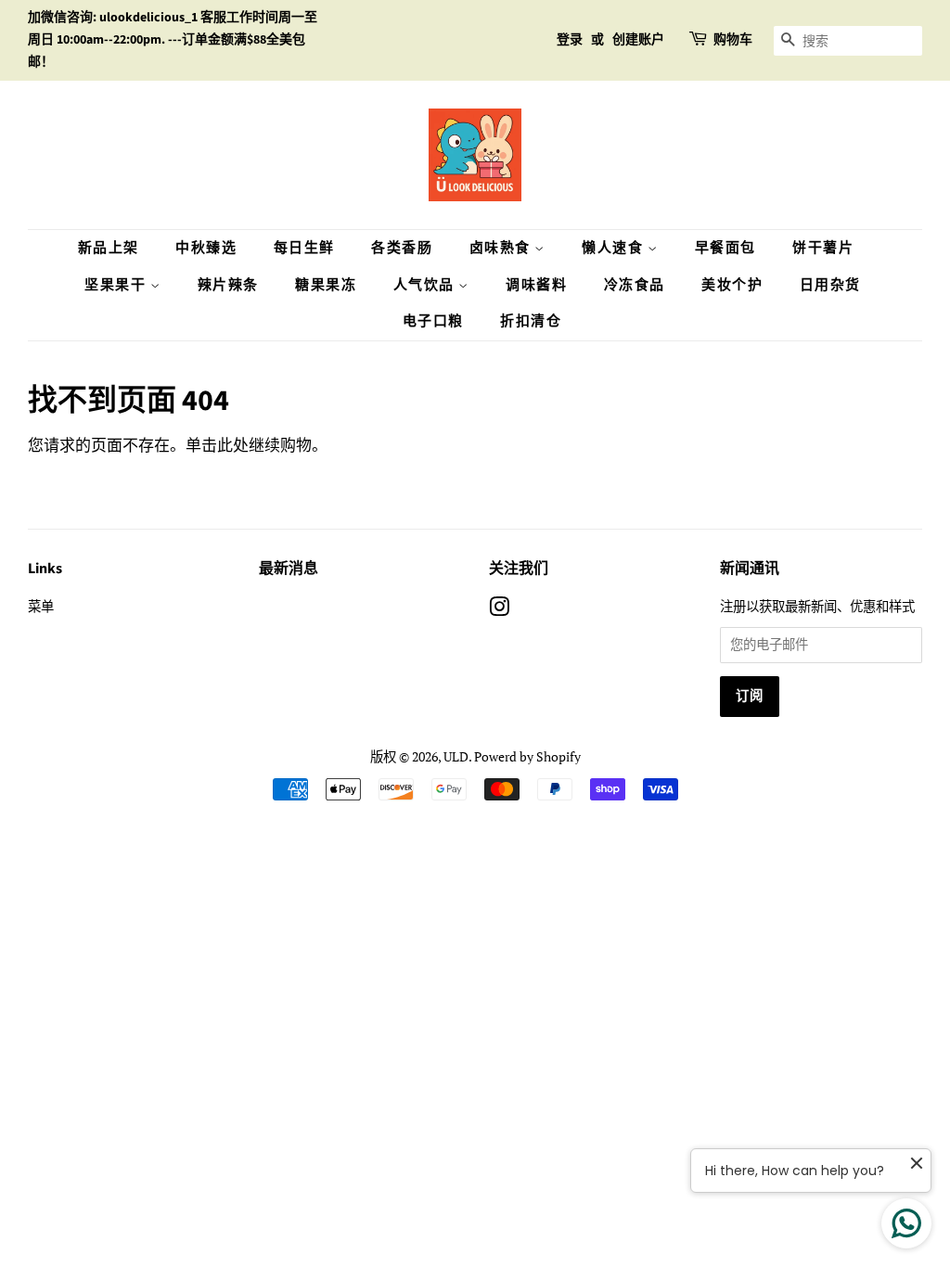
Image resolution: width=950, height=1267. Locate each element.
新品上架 (108, 248)
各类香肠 (401, 248)
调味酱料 (536, 285)
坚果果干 (117, 285)
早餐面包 (725, 248)
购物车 (732, 40)
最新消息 (288, 568)
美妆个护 (732, 285)
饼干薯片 (823, 248)
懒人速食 (615, 248)
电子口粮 (433, 321)
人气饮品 (426, 285)
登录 (570, 40)
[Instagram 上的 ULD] (499, 610)
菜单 (41, 606)
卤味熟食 (502, 248)
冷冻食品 (634, 285)
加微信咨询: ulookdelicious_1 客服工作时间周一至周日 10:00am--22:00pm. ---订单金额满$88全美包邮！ (172, 39)
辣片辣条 (228, 285)
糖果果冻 (325, 285)
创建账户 (638, 40)
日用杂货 (830, 285)
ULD (456, 756)
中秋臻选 (206, 248)
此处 (233, 444)
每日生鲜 (304, 248)
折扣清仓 (530, 321)
